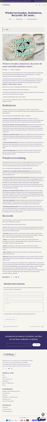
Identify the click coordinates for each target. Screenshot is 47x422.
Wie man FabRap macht (7, 379)
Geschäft (4, 377)
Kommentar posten (10, 319)
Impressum (4, 395)
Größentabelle (5, 381)
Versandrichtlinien (6, 393)
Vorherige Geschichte (12, 326)
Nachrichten (19, 19)
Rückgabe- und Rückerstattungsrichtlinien (11, 391)
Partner (4, 385)
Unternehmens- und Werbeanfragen (10, 397)
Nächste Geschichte (35, 326)
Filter (7, 29)
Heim (10, 19)
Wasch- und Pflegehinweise (8, 383)
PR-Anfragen (5, 407)
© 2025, (21, 417)
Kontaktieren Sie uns (6, 399)
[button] (36, 5)
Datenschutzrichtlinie (6, 409)
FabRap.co (25, 417)
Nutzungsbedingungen (7, 411)
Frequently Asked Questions (8, 401)
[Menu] (45, 413)
